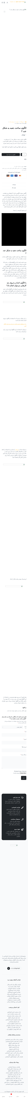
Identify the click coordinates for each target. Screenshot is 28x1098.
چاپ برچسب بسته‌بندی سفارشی (14, 1025)
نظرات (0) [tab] (14, 187)
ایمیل (24, 739)
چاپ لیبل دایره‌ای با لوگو (14, 1017)
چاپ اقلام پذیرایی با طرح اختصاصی (14, 1084)
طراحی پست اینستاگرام (14, 990)
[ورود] (7, 2)
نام (25, 731)
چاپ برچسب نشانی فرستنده (14, 1016)
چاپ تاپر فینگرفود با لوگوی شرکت (14, 1072)
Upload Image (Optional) (20, 771)
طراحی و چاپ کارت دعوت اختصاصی (14, 1053)
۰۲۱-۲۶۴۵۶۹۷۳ (15, 968)
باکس (13, 168)
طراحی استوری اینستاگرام (14, 992)
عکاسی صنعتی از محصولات (14, 1000)
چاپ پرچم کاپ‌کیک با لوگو (14, 1076)
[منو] (2, 2)
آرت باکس (19, 168)
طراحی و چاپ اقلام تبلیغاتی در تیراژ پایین (14, 1082)
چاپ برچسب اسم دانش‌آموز (14, 1012)
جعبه (3, 168)
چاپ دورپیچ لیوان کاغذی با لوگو (14, 1080)
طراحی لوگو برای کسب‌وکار (14, 984)
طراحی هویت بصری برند (14, 986)
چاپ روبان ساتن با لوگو (14, 1045)
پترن (6, 168)
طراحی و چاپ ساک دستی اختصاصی (14, 1039)
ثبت (24, 777)
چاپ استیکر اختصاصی (14, 1021)
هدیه (22, 169)
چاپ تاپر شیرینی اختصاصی (14, 1074)
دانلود (25, 169)
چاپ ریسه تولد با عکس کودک (14, 1069)
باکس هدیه (9, 168)
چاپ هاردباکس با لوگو (14, 1043)
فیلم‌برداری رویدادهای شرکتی (14, 1001)
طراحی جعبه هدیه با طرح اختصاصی (14, 1041)
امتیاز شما (25, 727)
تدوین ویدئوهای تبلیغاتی (14, 998)
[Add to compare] (24, 159)
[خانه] (25, 121)
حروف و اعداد (21, 166)
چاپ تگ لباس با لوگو (14, 1047)
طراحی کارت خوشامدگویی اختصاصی (14, 1056)
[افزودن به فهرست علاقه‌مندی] (25, 159)
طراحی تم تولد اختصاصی (14, 1067)
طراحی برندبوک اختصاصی (14, 988)
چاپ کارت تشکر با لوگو (14, 1054)
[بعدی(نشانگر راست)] (25, 549)
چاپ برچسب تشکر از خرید (14, 1014)
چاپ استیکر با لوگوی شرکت (14, 1023)
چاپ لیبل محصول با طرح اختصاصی (14, 1019)
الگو (16, 168)
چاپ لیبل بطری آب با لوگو (14, 1027)
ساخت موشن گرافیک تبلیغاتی (14, 996)
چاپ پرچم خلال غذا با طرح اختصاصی (14, 1078)
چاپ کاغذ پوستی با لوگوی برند (14, 1029)
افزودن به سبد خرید (10, 154)
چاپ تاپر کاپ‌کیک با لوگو (14, 1070)
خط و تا (15, 166)
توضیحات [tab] (14, 184)
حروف (17, 449)
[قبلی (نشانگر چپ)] (2, 549)
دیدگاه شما (23, 754)
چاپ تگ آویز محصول (14, 1049)
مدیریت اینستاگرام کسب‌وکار (14, 994)
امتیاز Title (24, 747)
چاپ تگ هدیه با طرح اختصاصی (14, 1051)
